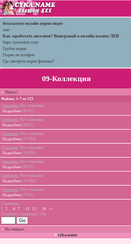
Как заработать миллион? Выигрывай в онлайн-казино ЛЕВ (61, 36)
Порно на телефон (19, 54)
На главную (14, 229)
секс (6, 29)
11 (28, 209)
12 (34, 209)
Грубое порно (15, 48)
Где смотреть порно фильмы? (28, 61)
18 (44, 209)
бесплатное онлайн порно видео (33, 23)
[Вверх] (11, 92)
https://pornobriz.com (20, 42)
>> (51, 209)
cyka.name (67, 234)
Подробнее (11, 111)
